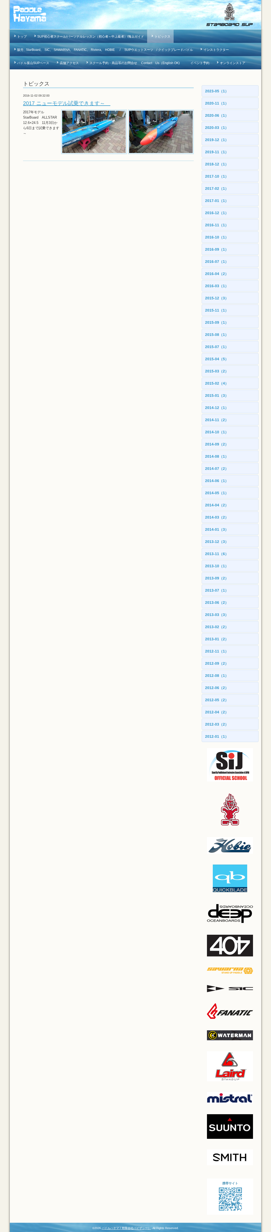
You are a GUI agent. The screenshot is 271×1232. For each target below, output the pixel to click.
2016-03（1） (217, 286)
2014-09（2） (217, 444)
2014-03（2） (217, 517)
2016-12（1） (217, 213)
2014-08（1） (217, 456)
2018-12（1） (217, 164)
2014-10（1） (217, 432)
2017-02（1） (217, 188)
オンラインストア (232, 63)
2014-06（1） (217, 481)
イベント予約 (199, 63)
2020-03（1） (217, 127)
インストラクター (216, 50)
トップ (22, 36)
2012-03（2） (217, 724)
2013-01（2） (217, 639)
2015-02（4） (217, 383)
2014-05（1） (217, 493)
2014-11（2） (217, 420)
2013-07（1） (217, 590)
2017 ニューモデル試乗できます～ (66, 103)
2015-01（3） (217, 395)
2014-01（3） (217, 529)
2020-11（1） (217, 103)
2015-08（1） (217, 334)
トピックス (162, 36)
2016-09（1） (217, 249)
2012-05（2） (217, 700)
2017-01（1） (217, 201)
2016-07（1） (217, 261)
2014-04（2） (217, 505)
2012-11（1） (217, 651)
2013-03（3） (217, 615)
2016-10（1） (217, 237)
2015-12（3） (217, 298)
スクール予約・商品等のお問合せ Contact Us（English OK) (134, 63)
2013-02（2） (217, 627)
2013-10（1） (217, 566)
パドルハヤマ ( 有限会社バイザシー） (126, 1228)
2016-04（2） (217, 274)
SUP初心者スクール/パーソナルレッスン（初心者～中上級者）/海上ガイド (90, 36)
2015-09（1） (217, 322)
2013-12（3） (217, 541)
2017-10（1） (217, 176)
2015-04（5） (217, 359)
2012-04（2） (217, 712)
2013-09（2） (217, 578)
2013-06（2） (217, 602)
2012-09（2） (217, 663)
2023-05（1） (217, 91)
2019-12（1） (217, 140)
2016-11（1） (217, 225)
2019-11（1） (217, 152)
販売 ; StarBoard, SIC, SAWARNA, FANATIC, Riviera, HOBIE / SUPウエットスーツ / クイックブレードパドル (105, 50)
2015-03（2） (217, 371)
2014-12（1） (217, 408)
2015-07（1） (217, 347)
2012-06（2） (217, 688)
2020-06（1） (217, 115)
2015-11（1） (217, 310)
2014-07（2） (217, 468)
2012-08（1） (217, 675)
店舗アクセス (69, 63)
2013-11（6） (217, 554)
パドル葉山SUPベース (33, 63)
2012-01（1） (217, 736)
